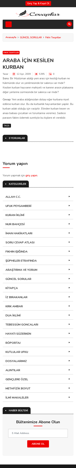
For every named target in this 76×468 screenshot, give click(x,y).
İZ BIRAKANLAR (16, 297)
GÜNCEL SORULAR (31, 37)
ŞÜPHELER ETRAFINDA (21, 261)
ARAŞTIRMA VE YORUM (21, 270)
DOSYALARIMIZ (16, 361)
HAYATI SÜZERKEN (18, 334)
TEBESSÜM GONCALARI (21, 325)
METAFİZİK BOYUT (17, 388)
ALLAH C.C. (13, 197)
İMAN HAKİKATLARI (18, 233)
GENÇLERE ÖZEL (16, 379)
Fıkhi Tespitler (53, 37)
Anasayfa (10, 37)
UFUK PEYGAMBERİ (18, 206)
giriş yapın (31, 175)
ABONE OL (38, 444)
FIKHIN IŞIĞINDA (16, 252)
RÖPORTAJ (13, 343)
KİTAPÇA (11, 288)
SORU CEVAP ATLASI (19, 242)
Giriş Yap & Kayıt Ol (38, 3)
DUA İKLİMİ (13, 315)
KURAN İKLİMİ (14, 215)
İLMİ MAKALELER (16, 398)
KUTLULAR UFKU (16, 352)
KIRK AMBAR (14, 306)
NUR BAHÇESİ (15, 224)
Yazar (5, 74)
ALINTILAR (12, 370)
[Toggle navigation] (8, 24)
